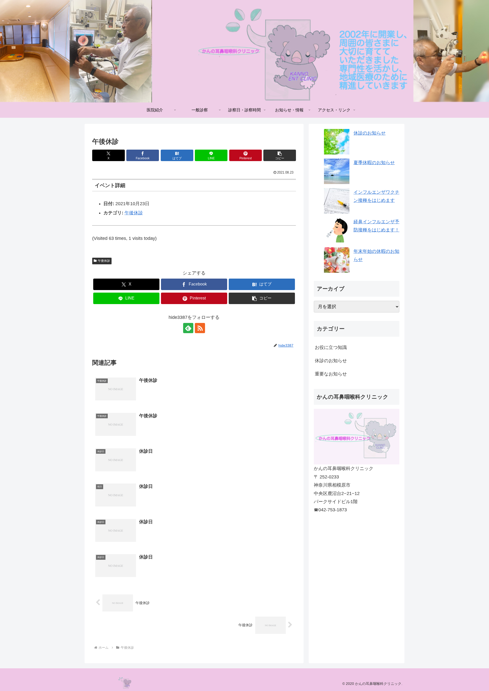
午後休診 (134, 212)
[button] (279, 155)
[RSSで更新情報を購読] (200, 328)
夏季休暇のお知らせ (374, 162)
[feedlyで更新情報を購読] (188, 328)
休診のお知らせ (370, 133)
